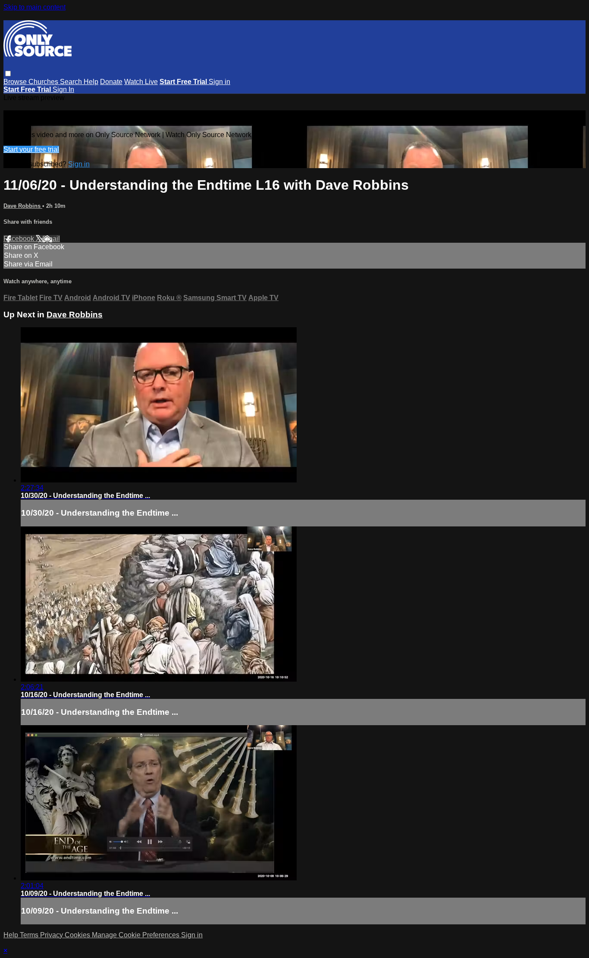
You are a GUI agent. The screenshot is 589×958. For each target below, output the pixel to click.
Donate (111, 81)
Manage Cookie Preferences (136, 935)
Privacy (52, 935)
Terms (30, 935)
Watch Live (141, 81)
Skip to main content (34, 7)
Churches (44, 81)
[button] (8, 73)
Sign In (63, 89)
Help (91, 81)
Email (51, 238)
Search (72, 81)
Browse (15, 81)
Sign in (219, 81)
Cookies (78, 935)
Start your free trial (31, 149)
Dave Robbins (22, 206)
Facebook (19, 238)
